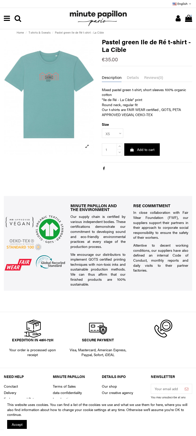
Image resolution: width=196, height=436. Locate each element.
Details (133, 77)
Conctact (11, 386)
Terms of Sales (64, 386)
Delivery (10, 392)
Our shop (109, 386)
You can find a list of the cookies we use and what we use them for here (106, 404)
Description (111, 77)
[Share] (104, 168)
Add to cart (145, 149)
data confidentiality (67, 392)
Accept (17, 424)
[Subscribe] (186, 389)
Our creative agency (117, 392)
